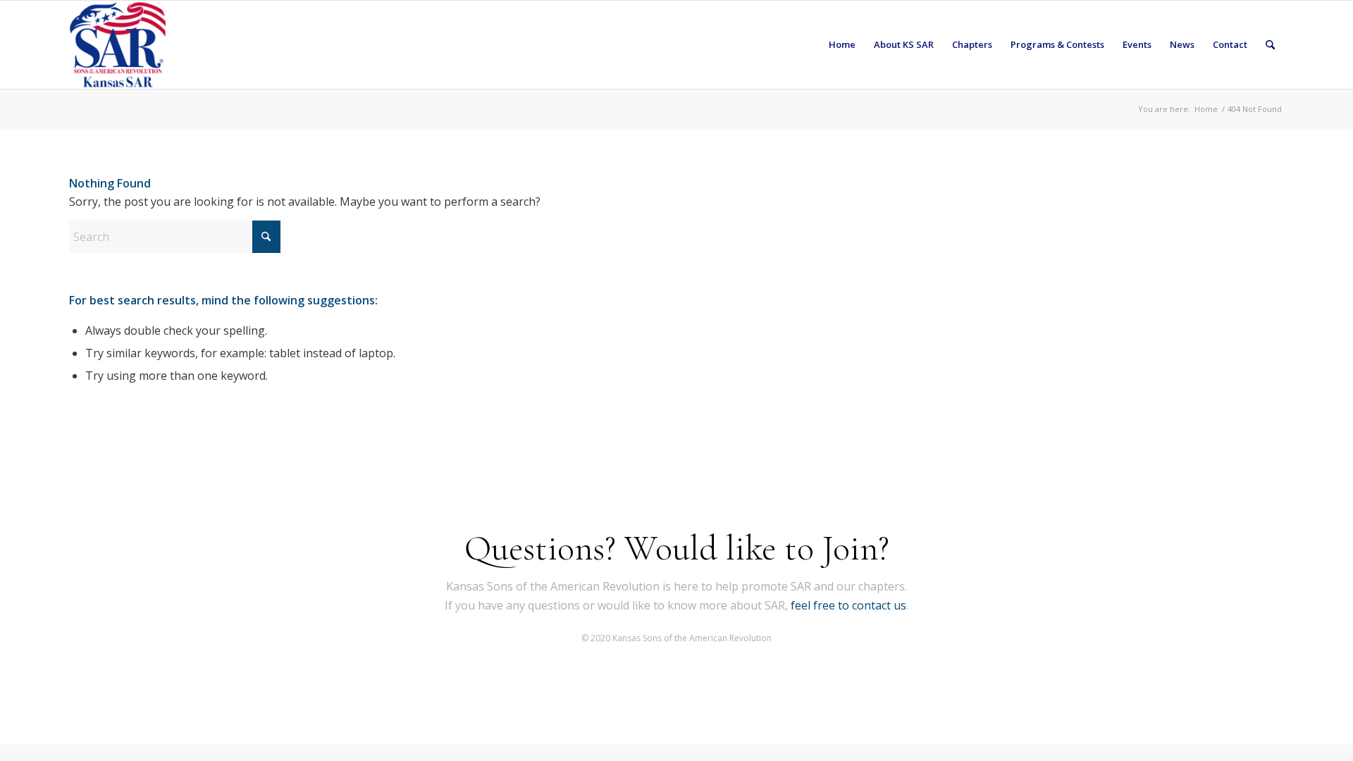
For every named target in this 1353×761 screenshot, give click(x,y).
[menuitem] (842, 45)
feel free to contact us (848, 605)
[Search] (1270, 45)
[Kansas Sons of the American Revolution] (117, 45)
